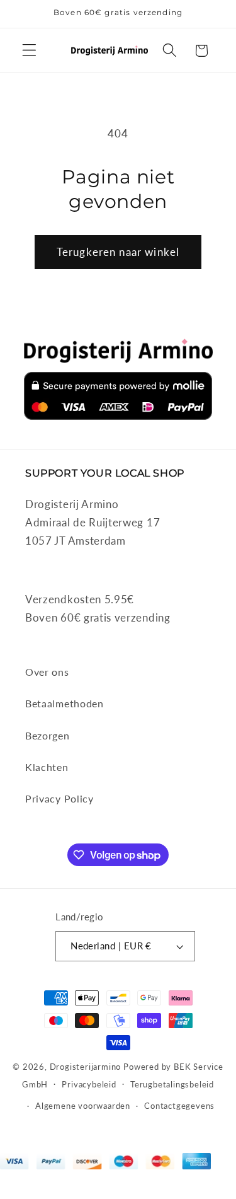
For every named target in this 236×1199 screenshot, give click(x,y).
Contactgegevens (179, 1106)
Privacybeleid (89, 1084)
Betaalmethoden (64, 703)
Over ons (47, 672)
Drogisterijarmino (85, 1067)
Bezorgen (47, 735)
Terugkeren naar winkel (118, 251)
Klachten (47, 767)
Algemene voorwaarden (82, 1106)
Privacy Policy (59, 798)
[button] (29, 51)
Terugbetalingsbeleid (172, 1084)
